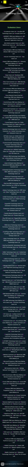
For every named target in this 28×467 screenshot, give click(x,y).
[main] (14, 13)
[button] (1, 2)
